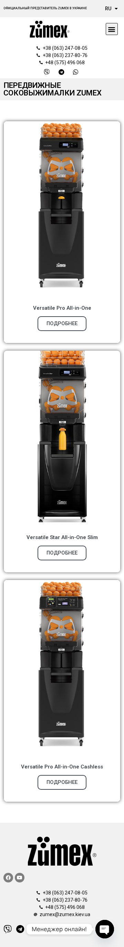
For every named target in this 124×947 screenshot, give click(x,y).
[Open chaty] (104, 929)
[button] (112, 29)
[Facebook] (8, 877)
